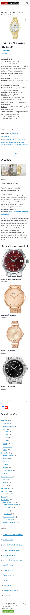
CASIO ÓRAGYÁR (8, 570)
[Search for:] (15, 401)
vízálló (12, 144)
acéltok (25, 144)
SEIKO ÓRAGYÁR (8, 565)
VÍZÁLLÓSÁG (8, 595)
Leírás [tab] (16, 154)
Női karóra (13, 134)
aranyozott (18, 144)
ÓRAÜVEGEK (8, 580)
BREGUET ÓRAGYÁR (9, 555)
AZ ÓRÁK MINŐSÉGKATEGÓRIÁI (13, 535)
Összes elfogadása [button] (8, 611)
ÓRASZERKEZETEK (8, 575)
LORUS (19, 134)
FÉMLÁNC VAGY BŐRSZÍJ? (11, 590)
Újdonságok (12, 12)
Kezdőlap (4, 12)
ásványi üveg (5, 144)
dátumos (12, 142)
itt (16, 64)
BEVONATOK (8, 585)
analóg (17, 142)
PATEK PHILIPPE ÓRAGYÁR (11, 550)
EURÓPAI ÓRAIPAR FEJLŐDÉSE (12, 560)
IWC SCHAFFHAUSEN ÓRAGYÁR (12, 545)
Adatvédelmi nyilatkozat (9, 609)
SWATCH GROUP (8, 540)
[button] (25, 20)
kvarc (22, 142)
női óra (19, 140)
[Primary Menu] (27, 3)
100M (9, 140)
